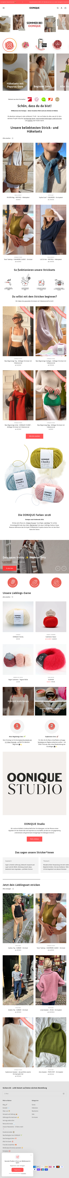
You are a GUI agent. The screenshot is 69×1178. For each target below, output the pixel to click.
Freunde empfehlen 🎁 (10, 1144)
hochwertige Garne (29, 118)
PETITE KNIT (51, 195)
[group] (34, 24)
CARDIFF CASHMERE (50, 634)
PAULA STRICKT (18, 195)
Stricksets (35, 1117)
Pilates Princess (31, 523)
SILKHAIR (51, 679)
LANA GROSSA (51, 677)
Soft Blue (47, 523)
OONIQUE (18, 634)
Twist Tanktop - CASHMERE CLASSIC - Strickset (18, 259)
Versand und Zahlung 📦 (10, 1114)
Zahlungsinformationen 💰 (11, 1117)
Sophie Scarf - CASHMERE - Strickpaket (51, 197)
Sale (33, 1114)
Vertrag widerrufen (8, 1120)
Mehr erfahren (34, 839)
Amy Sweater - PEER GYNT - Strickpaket (51, 1072)
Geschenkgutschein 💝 (10, 1138)
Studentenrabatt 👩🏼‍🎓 (9, 1132)
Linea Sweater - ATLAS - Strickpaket (51, 1010)
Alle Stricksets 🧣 (8, 1141)
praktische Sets (57, 118)
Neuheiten (35, 1111)
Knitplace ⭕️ (6, 1151)
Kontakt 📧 (6, 1108)
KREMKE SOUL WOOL (18, 677)
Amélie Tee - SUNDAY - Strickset (18, 1010)
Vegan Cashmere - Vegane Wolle (18, 679)
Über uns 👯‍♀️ (6, 1111)
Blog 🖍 (5, 1104)
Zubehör (30, 120)
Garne (33, 1104)
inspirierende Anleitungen (44, 118)
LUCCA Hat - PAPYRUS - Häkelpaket (51, 259)
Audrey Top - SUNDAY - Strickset (18, 948)
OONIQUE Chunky (18, 637)
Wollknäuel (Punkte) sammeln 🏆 (13, 1148)
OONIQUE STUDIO (18, 257)
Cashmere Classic (51, 637)
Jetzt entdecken (11, 568)
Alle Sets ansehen (34, 436)
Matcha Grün (33, 525)
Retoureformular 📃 (9, 1123)
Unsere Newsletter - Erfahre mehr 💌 (13, 1128)
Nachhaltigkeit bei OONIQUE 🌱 (12, 1135)
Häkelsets (35, 1108)
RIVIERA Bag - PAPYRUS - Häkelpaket (18, 197)
